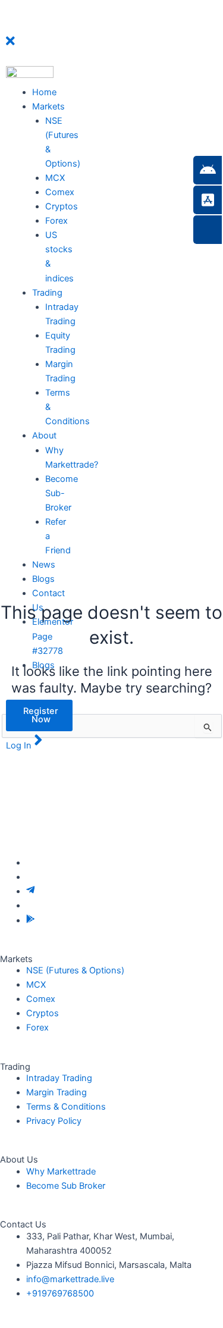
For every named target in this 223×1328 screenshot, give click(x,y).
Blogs (43, 579)
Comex (59, 192)
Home (44, 92)
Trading (47, 292)
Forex (56, 220)
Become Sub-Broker (61, 493)
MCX (55, 178)
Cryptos (61, 206)
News (43, 564)
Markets (48, 106)
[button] (10, 44)
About (44, 435)
